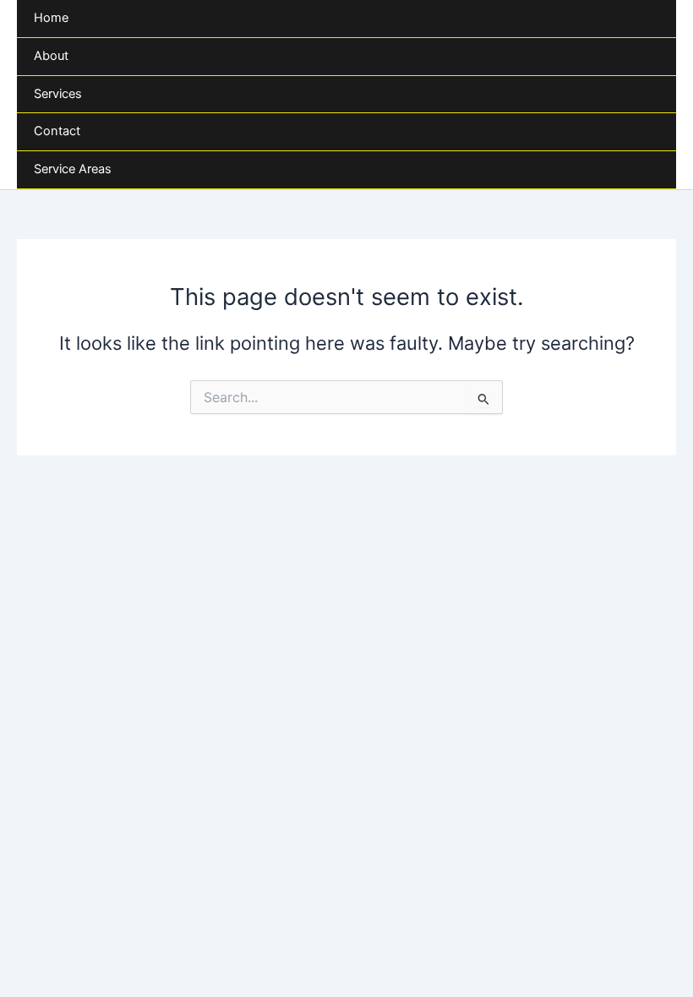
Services (58, 93)
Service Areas (73, 169)
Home (51, 17)
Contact (57, 131)
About (51, 55)
